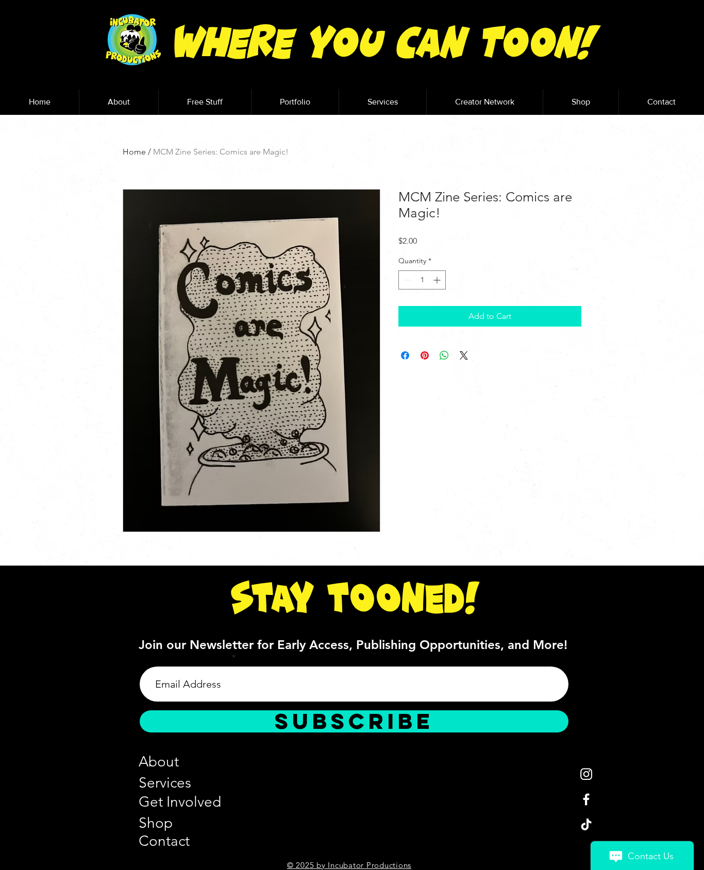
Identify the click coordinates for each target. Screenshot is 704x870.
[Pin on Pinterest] (424, 355)
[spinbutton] (422, 280)
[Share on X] (464, 355)
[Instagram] (586, 774)
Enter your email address (185, 658)
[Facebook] (586, 799)
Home (134, 152)
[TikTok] (586, 824)
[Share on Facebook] (405, 355)
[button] (204, 102)
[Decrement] (406, 280)
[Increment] (437, 280)
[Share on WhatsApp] (444, 355)
